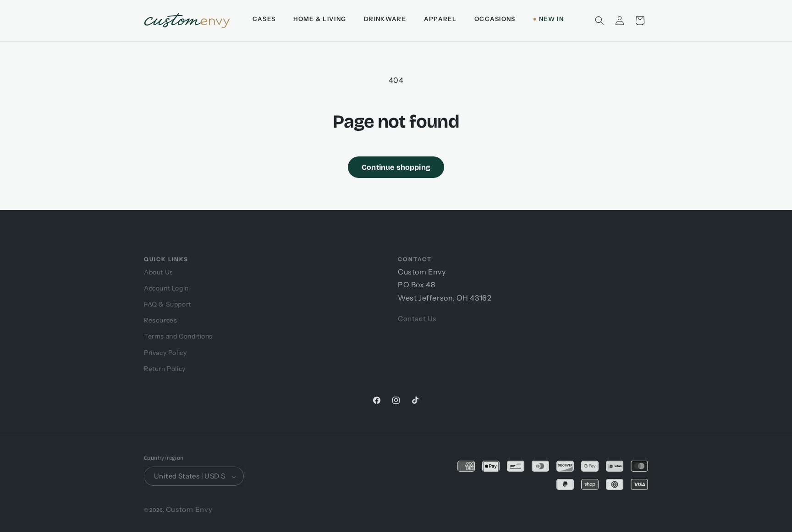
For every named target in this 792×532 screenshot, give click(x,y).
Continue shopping (396, 167)
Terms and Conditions (178, 336)
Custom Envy (189, 509)
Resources (160, 320)
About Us (158, 272)
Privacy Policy (165, 353)
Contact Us (417, 318)
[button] (599, 21)
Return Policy (165, 369)
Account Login (166, 288)
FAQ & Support (167, 304)
